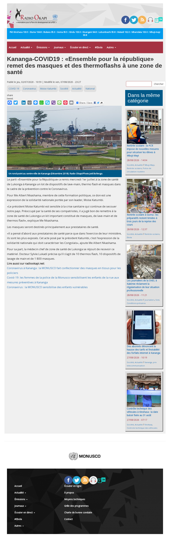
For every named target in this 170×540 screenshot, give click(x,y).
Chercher (159, 83)
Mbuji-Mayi (149, 165)
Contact (68, 519)
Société (64, 88)
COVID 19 (14, 88)
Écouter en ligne (73, 485)
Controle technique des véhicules (142, 428)
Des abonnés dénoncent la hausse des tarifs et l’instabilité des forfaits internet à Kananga (143, 349)
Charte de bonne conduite (78, 512)
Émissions (42, 47)
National (90, 88)
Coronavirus (29, 88)
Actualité (26, 47)
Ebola (129, 237)
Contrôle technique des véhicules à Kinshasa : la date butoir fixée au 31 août (142, 412)
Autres (110, 47)
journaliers (149, 300)
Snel (157, 300)
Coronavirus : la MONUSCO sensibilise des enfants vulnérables (47, 287)
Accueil (12, 47)
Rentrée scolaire (134, 168)
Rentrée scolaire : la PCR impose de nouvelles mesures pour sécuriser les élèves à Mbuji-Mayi (143, 150)
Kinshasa (148, 424)
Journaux (59, 47)
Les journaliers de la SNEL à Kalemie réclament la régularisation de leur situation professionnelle (143, 285)
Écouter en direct (79, 47)
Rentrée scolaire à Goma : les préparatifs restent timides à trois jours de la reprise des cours (142, 219)
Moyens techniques (74, 499)
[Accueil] (37, 15)
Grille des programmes (76, 505)
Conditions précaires (136, 303)
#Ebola (98, 47)
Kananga (148, 362)
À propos (69, 492)
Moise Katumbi (48, 88)
